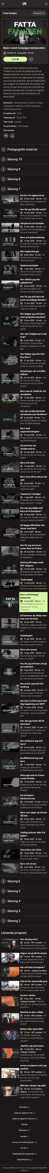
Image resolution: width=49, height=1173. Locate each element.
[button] (24, 159)
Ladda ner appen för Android (23, 1119)
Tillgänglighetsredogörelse (23, 1154)
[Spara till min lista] (31, 59)
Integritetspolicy (23, 1160)
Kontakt (23, 1136)
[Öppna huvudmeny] (2, 3)
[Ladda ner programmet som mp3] (12, 135)
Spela (14, 59)
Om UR (23, 1148)
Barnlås (25, 1124)
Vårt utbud (23, 1107)
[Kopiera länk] (5, 135)
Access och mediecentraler (23, 1142)
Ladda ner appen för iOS (23, 1113)
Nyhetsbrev (23, 1130)
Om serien (38, 13)
